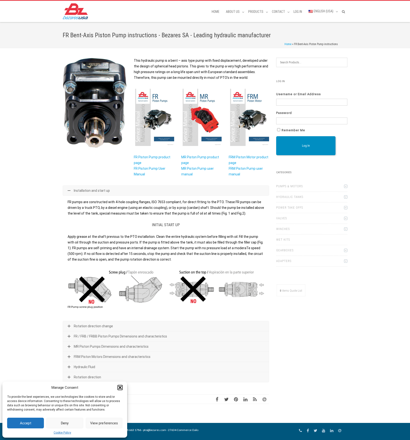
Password (284, 113)
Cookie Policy (62, 432)
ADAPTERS (283, 261)
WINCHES (283, 229)
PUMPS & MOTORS (289, 186)
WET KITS (283, 239)
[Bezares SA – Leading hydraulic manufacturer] (76, 11)
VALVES (281, 218)
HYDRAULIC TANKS (289, 197)
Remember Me (293, 130)
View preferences (104, 423)
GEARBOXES (285, 250)
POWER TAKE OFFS (289, 207)
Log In (298, 12)
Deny (65, 423)
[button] (120, 387)
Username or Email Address (298, 94)
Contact (278, 12)
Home (215, 12)
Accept (25, 423)
